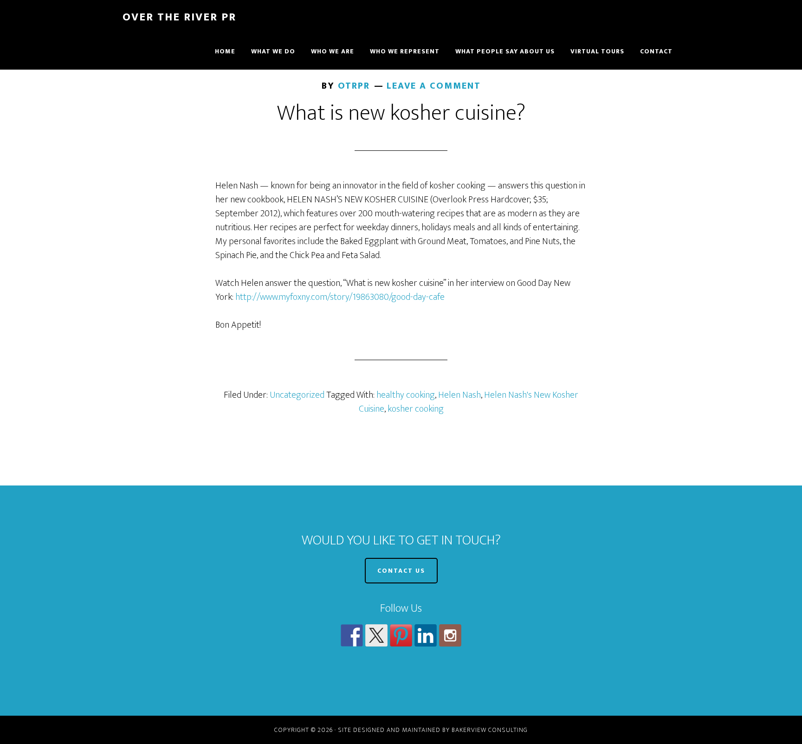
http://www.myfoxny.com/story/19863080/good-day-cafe (340, 297)
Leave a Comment (434, 86)
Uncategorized (297, 395)
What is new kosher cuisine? (401, 113)
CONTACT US (401, 570)
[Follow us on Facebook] (352, 635)
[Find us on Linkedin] (425, 635)
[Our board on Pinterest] (401, 635)
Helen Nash (459, 395)
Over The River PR (179, 17)
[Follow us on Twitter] (376, 635)
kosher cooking (416, 409)
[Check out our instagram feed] (450, 635)
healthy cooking (405, 395)
